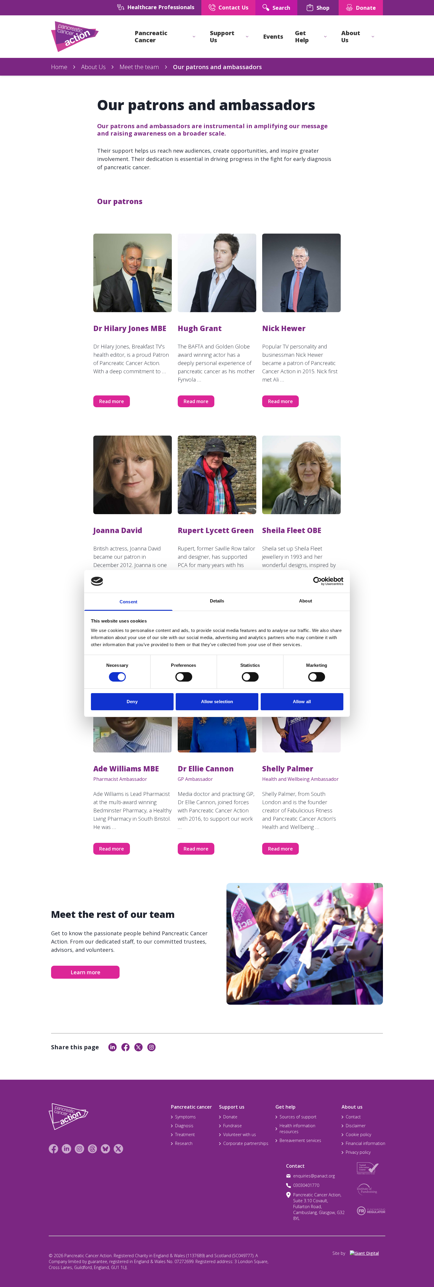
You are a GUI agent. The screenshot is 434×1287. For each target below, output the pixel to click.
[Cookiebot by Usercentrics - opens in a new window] (317, 581)
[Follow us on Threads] (92, 1149)
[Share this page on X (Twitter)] (138, 1047)
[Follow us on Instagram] (79, 1149)
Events (273, 36)
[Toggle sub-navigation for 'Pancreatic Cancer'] (194, 37)
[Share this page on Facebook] (125, 1047)
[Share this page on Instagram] (151, 1047)
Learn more (85, 972)
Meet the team (139, 67)
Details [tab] (217, 600)
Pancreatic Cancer (151, 37)
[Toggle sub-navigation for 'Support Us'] (247, 37)
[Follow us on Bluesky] (105, 1149)
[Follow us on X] (118, 1149)
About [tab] (305, 600)
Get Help (302, 37)
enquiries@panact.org (314, 1176)
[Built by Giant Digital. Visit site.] (367, 1253)
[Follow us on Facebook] (53, 1149)
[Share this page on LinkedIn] (112, 1047)
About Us (350, 37)
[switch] (177, 674)
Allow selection (217, 701)
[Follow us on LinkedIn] (66, 1149)
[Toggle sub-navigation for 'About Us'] (373, 37)
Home (59, 67)
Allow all (302, 701)
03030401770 (306, 1185)
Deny (132, 701)
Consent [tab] (128, 601)
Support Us (222, 37)
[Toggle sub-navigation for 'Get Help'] (325, 37)
